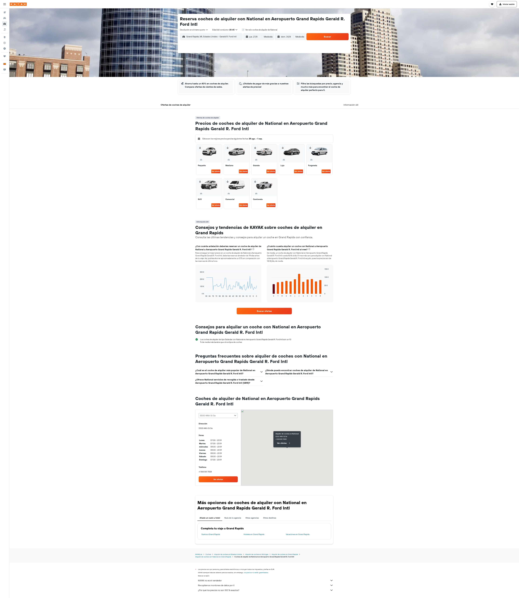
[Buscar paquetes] (4, 29)
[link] (264, 311)
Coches (208, 554)
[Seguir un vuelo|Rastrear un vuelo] (4, 43)
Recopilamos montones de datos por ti (216, 585)
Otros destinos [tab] (269, 518)
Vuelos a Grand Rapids (210, 534)
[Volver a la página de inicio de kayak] (18, 4)
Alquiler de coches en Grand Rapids (285, 554)
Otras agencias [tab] (252, 518)
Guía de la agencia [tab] (232, 518)
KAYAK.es (198, 554)
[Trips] (4, 56)
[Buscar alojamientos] (4, 18)
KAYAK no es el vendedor (210, 580)
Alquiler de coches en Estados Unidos (228, 554)
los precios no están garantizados (256, 573)
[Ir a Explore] (4, 37)
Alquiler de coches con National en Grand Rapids (213, 557)
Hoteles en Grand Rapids (254, 534)
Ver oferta (216, 171)
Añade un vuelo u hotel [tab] (210, 518)
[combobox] (194, 29)
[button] (5, 4)
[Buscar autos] (4, 23)
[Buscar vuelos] (4, 12)
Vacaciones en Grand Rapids (297, 534)
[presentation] (253, 249)
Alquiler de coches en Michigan (256, 554)
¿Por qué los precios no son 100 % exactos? (218, 590)
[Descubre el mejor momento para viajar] (4, 48)
